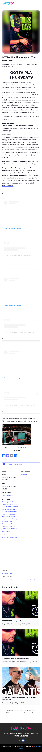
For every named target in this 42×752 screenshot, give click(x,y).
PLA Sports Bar (7, 521)
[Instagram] (19, 740)
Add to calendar (15, 464)
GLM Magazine (7, 506)
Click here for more (30, 421)
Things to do (6, 528)
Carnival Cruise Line (15, 145)
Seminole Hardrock (8, 524)
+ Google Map (30, 579)
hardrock (12, 514)
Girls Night (13, 504)
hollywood (5, 519)
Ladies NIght (14, 519)
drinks (12, 502)
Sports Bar (10, 526)
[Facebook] (23, 740)
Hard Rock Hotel (7, 495)
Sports (4, 526)
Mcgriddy (10, 421)
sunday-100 (24, 474)
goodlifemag (6, 509)
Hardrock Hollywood (9, 516)
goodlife (15, 506)
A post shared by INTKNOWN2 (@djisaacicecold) (20, 332)
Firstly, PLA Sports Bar (10, 82)
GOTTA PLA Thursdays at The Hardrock (9, 511)
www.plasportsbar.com (9, 537)
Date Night (5, 502)
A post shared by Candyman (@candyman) (18, 255)
